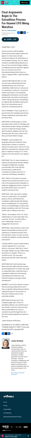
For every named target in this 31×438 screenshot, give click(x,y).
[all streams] (28, 436)
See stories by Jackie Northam (17, 373)
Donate (25, 2)
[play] (3, 436)
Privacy (5, 405)
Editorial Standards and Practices (12, 416)
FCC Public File (7, 413)
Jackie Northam (11, 30)
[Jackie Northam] (5, 343)
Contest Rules (7, 409)
